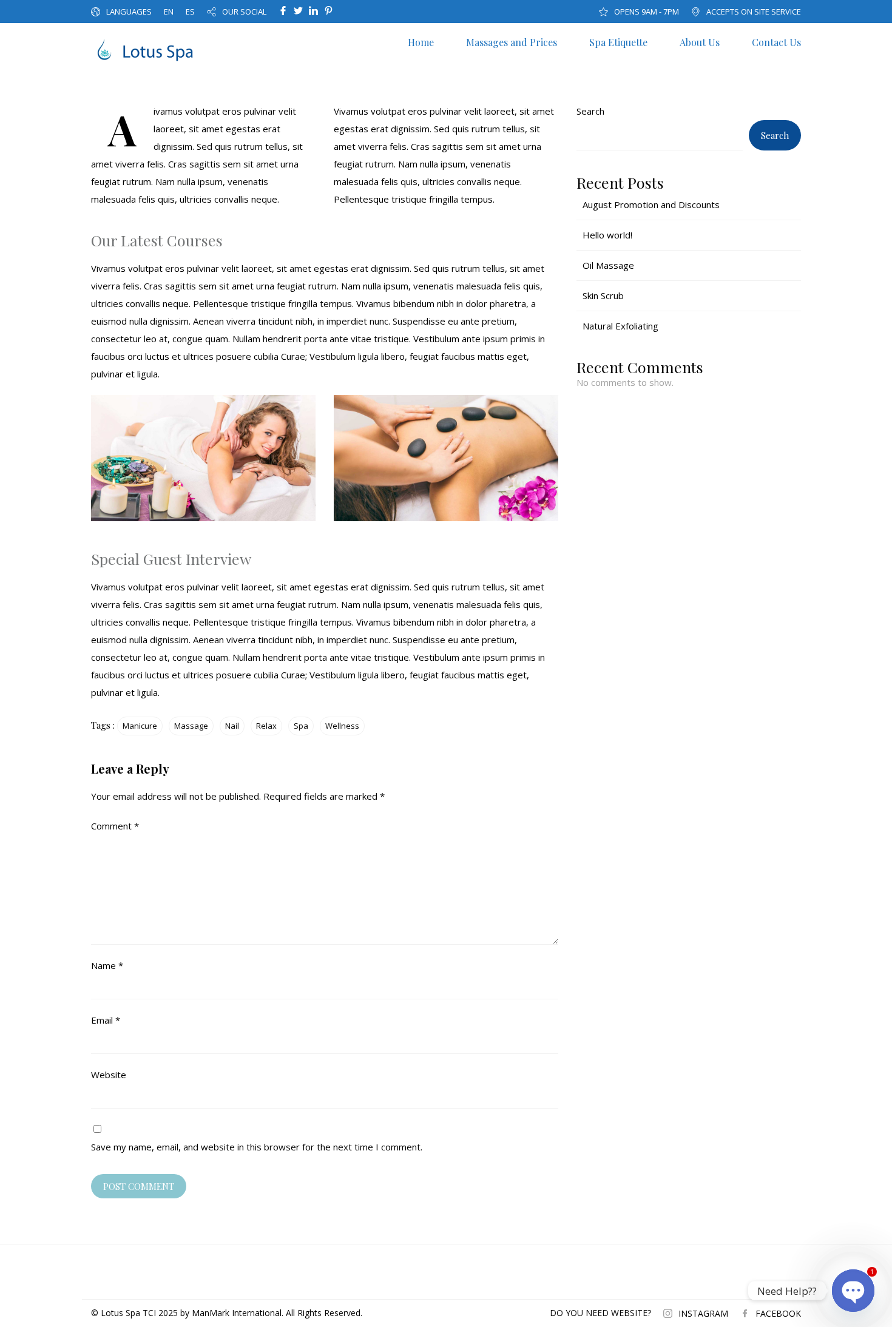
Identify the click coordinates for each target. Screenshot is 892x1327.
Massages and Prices (511, 42)
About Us (700, 42)
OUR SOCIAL (244, 11)
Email (105, 1020)
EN (169, 11)
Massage (191, 725)
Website (108, 1075)
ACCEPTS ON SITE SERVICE (753, 11)
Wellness (342, 725)
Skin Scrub (603, 295)
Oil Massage (608, 265)
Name (107, 965)
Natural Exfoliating (620, 326)
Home (421, 42)
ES (190, 11)
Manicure (140, 725)
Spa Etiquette (618, 42)
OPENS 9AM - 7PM (646, 11)
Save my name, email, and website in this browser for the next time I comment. (256, 1147)
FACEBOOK (778, 1313)
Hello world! (607, 235)
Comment (115, 826)
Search (590, 111)
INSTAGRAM (703, 1313)
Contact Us (776, 42)
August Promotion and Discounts (651, 204)
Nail (232, 725)
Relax (266, 725)
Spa (301, 725)
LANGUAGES (129, 11)
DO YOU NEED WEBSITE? (600, 1313)
